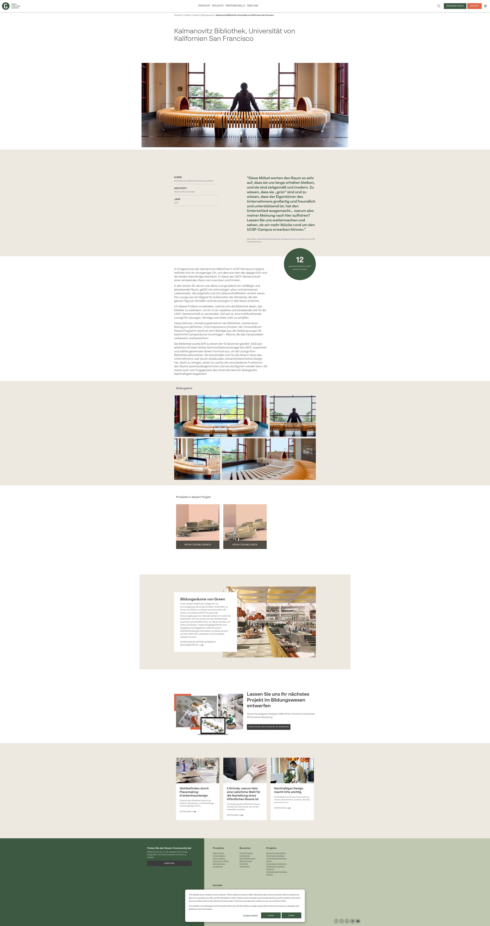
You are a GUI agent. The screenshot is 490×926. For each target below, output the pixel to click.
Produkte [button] (204, 6)
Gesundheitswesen (247, 858)
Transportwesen (246, 853)
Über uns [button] (252, 6)
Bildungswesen (246, 861)
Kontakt (474, 6)
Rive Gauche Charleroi (275, 856)
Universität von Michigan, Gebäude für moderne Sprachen (276, 866)
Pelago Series (218, 853)
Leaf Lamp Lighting (221, 861)
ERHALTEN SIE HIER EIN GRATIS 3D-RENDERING (268, 727)
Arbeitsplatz (244, 866)
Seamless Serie (219, 864)
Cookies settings (250, 915)
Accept (271, 915)
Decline (292, 915)
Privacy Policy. (280, 901)
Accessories (218, 866)
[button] (485, 6)
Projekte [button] (218, 6)
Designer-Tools (455, 6)
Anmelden (169, 863)
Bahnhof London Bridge (276, 853)
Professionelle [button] (235, 6)
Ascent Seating (219, 856)
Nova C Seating (219, 858)
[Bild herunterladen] (264, 432)
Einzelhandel (245, 856)
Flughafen (244, 864)
